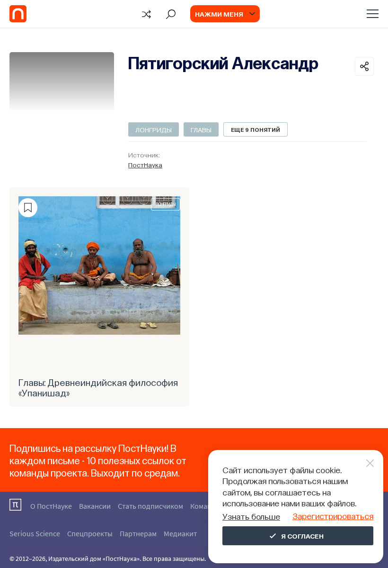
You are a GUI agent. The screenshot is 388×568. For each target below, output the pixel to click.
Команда (205, 506)
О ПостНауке (51, 506)
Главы (201, 129)
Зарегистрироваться (332, 516)
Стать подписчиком (150, 506)
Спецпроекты (90, 533)
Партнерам (138, 533)
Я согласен (302, 536)
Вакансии (95, 506)
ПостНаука (145, 164)
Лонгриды (153, 129)
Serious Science (34, 533)
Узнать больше (251, 516)
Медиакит (180, 533)
